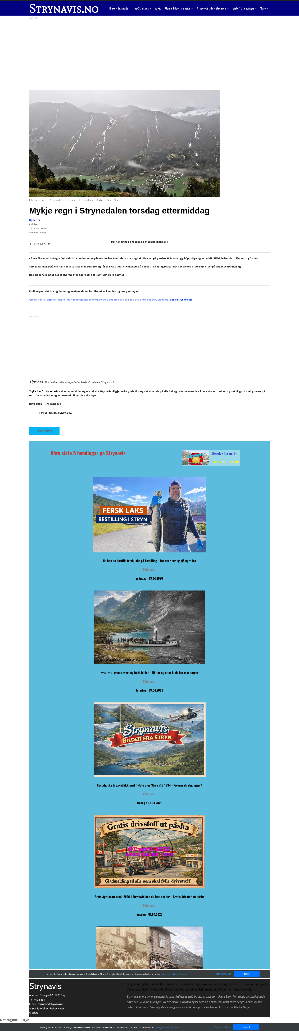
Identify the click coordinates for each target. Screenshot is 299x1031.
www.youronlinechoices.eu (167, 1027)
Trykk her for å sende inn (44, 391)
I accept (246, 1026)
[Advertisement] (133, 51)
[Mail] (41, 244)
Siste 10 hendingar (244, 8)
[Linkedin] (38, 244)
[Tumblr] (49, 244)
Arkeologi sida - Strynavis (212, 8)
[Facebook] (30, 244)
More (263, 8)
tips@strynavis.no (60, 413)
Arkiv (158, 8)
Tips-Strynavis (141, 8)
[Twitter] (34, 244)
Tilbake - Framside (117, 8)
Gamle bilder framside (178, 8)
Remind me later (222, 1026)
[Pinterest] (45, 244)
